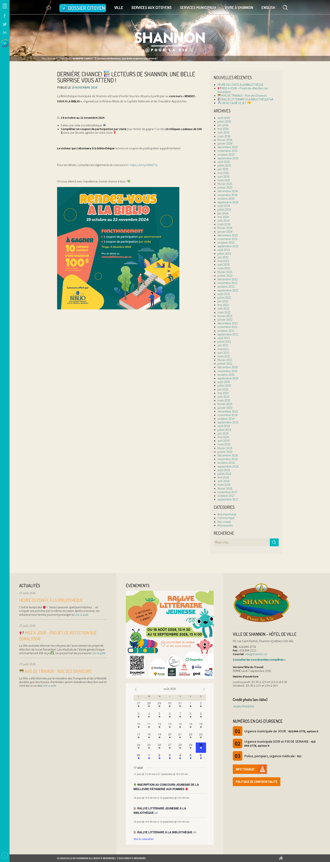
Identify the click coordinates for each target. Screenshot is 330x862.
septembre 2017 (228, 499)
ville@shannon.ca (256, 654)
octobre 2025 (226, 154)
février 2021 (225, 360)
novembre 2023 (227, 239)
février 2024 (225, 228)
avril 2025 (223, 176)
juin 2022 (223, 301)
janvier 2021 (225, 363)
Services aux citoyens (151, 7)
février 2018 (225, 488)
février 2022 (225, 316)
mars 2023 (224, 268)
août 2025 (224, 162)
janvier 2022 (225, 319)
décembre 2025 (228, 147)
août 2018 (224, 470)
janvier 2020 (225, 408)
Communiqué (226, 518)
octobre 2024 (226, 198)
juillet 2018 (224, 474)
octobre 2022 (226, 286)
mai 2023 (223, 261)
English (268, 7)
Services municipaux (198, 7)
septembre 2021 (228, 334)
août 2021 (224, 338)
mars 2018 (224, 484)
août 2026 (224, 118)
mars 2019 (224, 444)
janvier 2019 (225, 452)
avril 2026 (223, 132)
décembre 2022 (228, 279)
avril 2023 (223, 264)
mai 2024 (223, 217)
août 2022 (224, 294)
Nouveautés (225, 525)
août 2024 (224, 206)
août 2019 (224, 426)
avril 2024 (223, 220)
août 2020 (224, 382)
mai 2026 (223, 129)
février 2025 (225, 184)
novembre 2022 (227, 283)
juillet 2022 (224, 297)
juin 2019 (223, 433)
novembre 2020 (227, 371)
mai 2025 (223, 173)
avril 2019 (223, 440)
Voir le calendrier (143, 839)
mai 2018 (223, 477)
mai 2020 (223, 393)
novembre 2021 (227, 327)
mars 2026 (224, 136)
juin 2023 (223, 257)
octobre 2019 (226, 418)
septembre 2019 (228, 422)
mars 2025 (224, 180)
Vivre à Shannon (239, 7)
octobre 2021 (226, 331)
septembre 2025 (228, 158)
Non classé (224, 522)
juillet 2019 (224, 430)
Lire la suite (81, 614)
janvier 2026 (225, 143)
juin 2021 (223, 345)
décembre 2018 (228, 455)
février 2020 (225, 404)
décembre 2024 (228, 191)
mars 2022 (224, 312)
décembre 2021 (228, 323)
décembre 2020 (228, 367)
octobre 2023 (226, 242)
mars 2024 (224, 224)
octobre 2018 (226, 462)
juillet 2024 (224, 209)
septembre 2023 (228, 246)
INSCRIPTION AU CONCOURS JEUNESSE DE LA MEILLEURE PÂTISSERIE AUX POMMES (166, 787)
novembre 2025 (227, 151)
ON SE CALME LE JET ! (234, 103)
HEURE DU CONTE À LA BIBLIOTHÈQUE (241, 84)
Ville (118, 7)
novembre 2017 (227, 492)
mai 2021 (223, 349)
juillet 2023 (224, 253)
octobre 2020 (226, 375)
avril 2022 (223, 308)
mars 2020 (224, 400)
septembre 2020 (228, 378)
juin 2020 (223, 389)
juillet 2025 (224, 165)
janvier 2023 (225, 275)
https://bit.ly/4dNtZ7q (143, 165)
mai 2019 (223, 437)
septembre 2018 (228, 466)
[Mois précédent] (135, 689)
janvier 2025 (225, 187)
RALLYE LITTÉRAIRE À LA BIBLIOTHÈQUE (245, 99)
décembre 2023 (228, 235)
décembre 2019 (228, 411)
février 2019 (225, 448)
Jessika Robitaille (243, 706)
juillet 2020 (224, 385)
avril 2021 (223, 353)
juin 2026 (223, 125)
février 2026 (225, 140)
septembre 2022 (228, 290)
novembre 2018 (227, 459)
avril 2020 (223, 396)
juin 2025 (223, 169)
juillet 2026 (224, 121)
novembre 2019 (227, 415)
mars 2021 (224, 356)
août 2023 (224, 250)
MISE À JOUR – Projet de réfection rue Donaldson (243, 90)
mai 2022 (223, 305)
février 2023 (225, 272)
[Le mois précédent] (203, 689)
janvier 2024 (225, 231)
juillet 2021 (224, 341)
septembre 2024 (228, 202)
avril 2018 (223, 481)
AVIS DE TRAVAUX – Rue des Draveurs (244, 95)
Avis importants (227, 514)
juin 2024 (223, 213)
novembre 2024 (227, 195)
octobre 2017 (226, 496)
